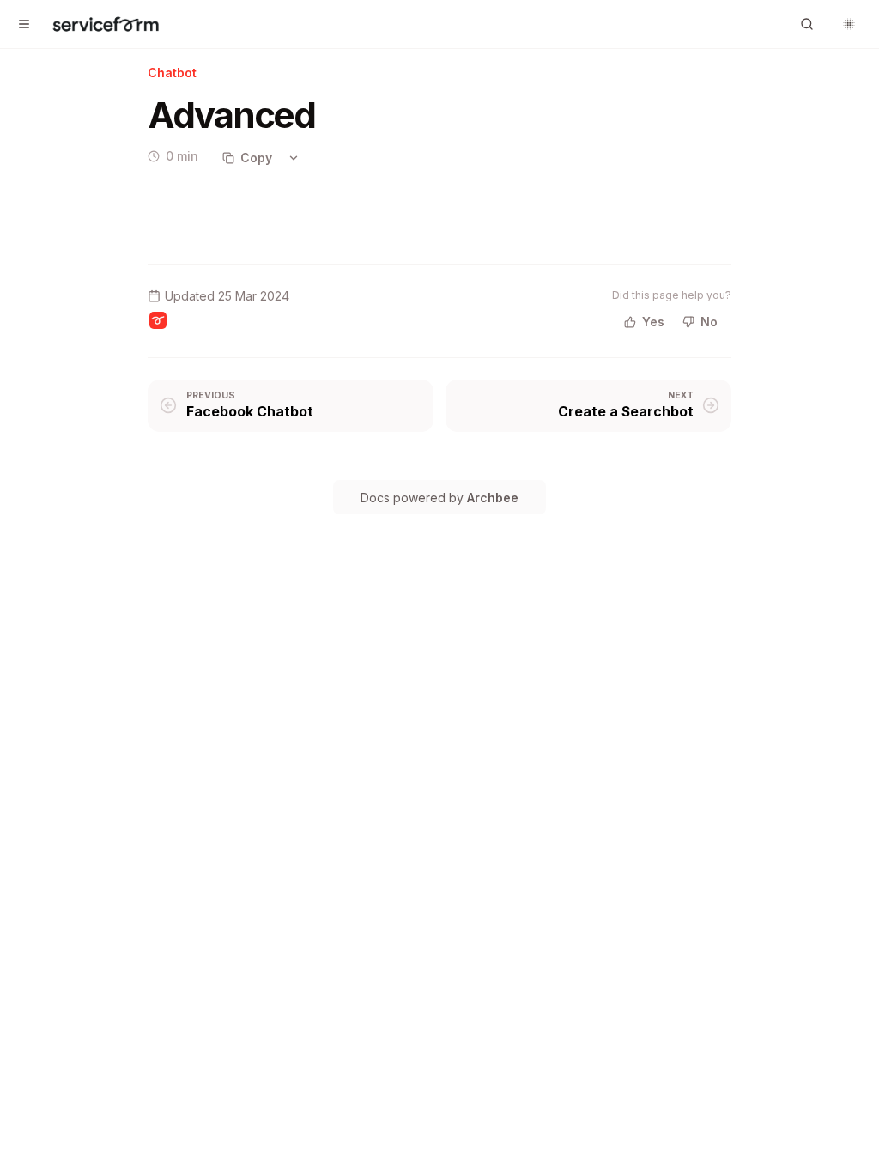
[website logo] (105, 24)
